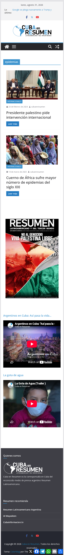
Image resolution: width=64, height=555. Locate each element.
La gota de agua (13, 375)
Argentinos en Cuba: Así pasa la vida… (27, 315)
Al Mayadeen (9, 515)
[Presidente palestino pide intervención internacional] (32, 84)
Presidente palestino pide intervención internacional (28, 115)
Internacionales (14, 101)
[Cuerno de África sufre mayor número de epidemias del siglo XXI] (32, 149)
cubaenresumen (38, 106)
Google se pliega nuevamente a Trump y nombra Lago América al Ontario (31, 11)
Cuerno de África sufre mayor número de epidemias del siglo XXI (31, 182)
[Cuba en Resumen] (6, 46)
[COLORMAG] (23, 463)
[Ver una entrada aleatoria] (57, 46)
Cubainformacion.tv (13, 522)
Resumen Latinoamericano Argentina (22, 509)
